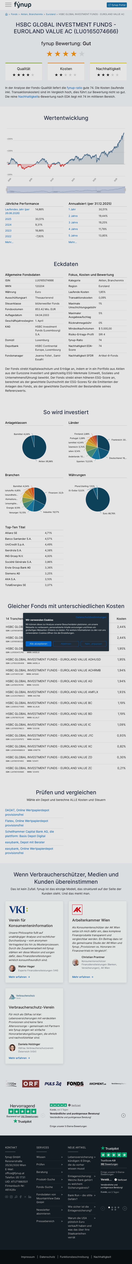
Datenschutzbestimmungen (91, 617)
